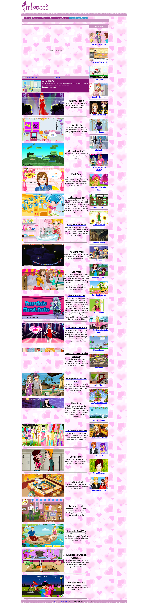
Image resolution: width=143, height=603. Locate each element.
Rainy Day (99, 150)
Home (28, 18)
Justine (99, 260)
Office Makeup (99, 473)
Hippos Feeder (99, 350)
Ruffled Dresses (99, 225)
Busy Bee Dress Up (99, 295)
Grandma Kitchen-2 (99, 62)
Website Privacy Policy (61, 601)
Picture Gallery (62, 18)
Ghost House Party (99, 115)
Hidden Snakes (99, 242)
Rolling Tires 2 (99, 385)
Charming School (99, 45)
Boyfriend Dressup (99, 278)
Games (35, 18)
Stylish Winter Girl (99, 132)
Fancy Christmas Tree (99, 403)
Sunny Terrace (98, 207)
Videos (44, 18)
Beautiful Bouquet (99, 97)
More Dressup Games (78, 18)
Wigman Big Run (98, 420)
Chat (51, 18)
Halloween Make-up (99, 438)
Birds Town (99, 368)
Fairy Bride (99, 456)
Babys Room (99, 313)
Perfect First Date (99, 491)
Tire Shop (99, 80)
